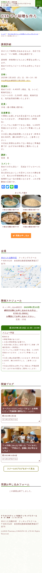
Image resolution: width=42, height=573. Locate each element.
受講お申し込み (22, 235)
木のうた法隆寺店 (9, 258)
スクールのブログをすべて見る (21, 469)
